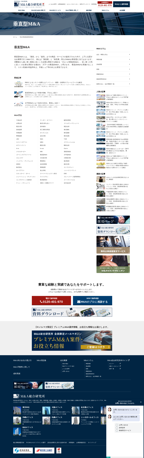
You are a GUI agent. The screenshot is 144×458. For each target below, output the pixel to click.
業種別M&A (100, 74)
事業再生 (43, 161)
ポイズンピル (44, 133)
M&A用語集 (41, 360)
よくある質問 (52, 4)
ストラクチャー (69, 167)
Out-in (66, 148)
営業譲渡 (19, 133)
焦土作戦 (43, 170)
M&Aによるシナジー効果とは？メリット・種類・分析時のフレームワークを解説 (53, 82)
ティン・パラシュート (23, 183)
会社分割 (43, 136)
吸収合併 (66, 145)
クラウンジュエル (69, 142)
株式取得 (66, 161)
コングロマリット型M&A (24, 180)
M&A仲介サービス (55, 10)
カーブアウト (20, 170)
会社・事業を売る (102, 54)
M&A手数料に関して (72, 10)
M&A (41, 139)
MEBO (18, 164)
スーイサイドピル (69, 180)
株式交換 (66, 136)
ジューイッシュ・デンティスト (26, 176)
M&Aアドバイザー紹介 (68, 366)
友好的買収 (43, 164)
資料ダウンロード (85, 4)
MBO (41, 142)
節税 (97, 69)
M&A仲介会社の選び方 (38, 10)
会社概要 (122, 10)
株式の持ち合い (45, 123)
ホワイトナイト (21, 145)
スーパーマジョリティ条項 (48, 173)
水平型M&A (67, 154)
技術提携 (19, 129)
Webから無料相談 (121, 4)
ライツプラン (44, 176)
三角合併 (19, 120)
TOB (65, 139)
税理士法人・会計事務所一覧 (105, 84)
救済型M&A (43, 180)
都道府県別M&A (101, 79)
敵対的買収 (67, 120)
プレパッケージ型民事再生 (72, 176)
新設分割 (19, 126)
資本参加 (43, 126)
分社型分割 (43, 158)
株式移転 (66, 129)
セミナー (111, 363)
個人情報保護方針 (18, 442)
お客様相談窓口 (81, 442)
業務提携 (43, 167)
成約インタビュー (114, 366)
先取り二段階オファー (47, 183)
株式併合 (19, 167)
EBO (65, 173)
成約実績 (88, 10)
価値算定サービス (125, 430)
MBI (41, 151)
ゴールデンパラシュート (71, 123)
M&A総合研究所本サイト (117, 360)
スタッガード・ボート (23, 173)
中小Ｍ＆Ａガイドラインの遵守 (36, 442)
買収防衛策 (67, 151)
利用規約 (71, 442)
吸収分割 (43, 145)
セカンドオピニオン (72, 4)
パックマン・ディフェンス (24, 161)
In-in (17, 148)
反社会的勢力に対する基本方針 (57, 442)
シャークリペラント (70, 170)
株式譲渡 (66, 133)
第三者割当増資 (45, 129)
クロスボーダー (21, 151)
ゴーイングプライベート (23, 154)
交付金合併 (67, 183)
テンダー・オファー (46, 120)
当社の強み (21, 10)
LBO (17, 139)
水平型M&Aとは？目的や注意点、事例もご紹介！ (42, 103)
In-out (42, 148)
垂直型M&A (43, 154)
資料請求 (122, 427)
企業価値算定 (62, 4)
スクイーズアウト (21, 142)
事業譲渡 (19, 136)
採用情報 (93, 4)
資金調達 (99, 64)
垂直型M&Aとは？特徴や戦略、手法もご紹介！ (41, 93)
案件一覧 (111, 368)
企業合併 (19, 123)
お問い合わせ (65, 371)
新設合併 (66, 126)
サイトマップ (92, 442)
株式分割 (66, 164)
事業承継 (99, 59)
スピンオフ (19, 158)
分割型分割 (67, 158)
